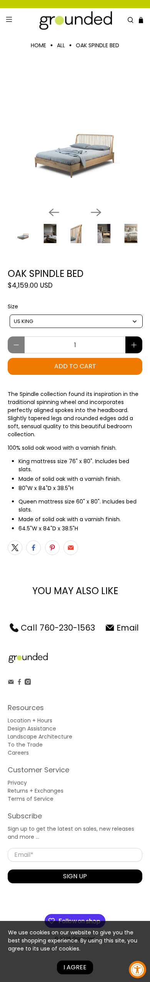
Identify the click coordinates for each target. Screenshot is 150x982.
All (61, 45)
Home (38, 45)
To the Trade (25, 745)
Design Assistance (32, 728)
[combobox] (76, 321)
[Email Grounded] (11, 683)
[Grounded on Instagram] (28, 683)
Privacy (17, 783)
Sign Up (75, 876)
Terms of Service (30, 799)
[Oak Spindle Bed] (75, 133)
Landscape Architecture (40, 736)
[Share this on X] (15, 547)
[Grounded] (75, 20)
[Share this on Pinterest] (52, 547)
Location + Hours (30, 720)
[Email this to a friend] (70, 547)
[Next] (96, 212)
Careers (18, 753)
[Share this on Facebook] (33, 547)
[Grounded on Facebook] (19, 683)
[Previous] (54, 212)
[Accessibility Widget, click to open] (137, 969)
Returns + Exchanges (35, 791)
